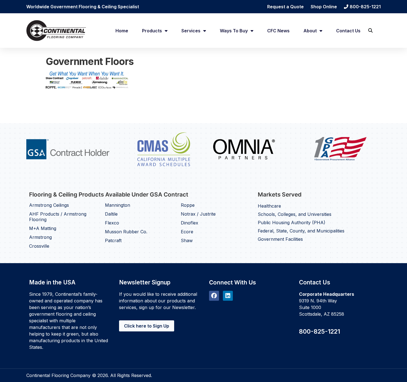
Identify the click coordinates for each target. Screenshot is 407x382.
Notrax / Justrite (198, 214)
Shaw (187, 240)
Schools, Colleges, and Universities (294, 214)
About (310, 30)
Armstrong (40, 237)
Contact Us (348, 30)
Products (152, 30)
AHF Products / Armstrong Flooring (57, 216)
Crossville (39, 246)
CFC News (278, 30)
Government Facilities (280, 239)
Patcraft (113, 240)
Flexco (112, 223)
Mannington (117, 205)
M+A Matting (42, 228)
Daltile (111, 214)
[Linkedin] (228, 296)
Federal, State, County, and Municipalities (301, 231)
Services (190, 30)
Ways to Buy (234, 30)
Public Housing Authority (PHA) (291, 222)
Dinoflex (189, 223)
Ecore (187, 231)
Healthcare (269, 206)
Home (121, 30)
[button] (370, 30)
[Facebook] (214, 296)
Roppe (188, 205)
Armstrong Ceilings (49, 205)
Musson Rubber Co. (126, 231)
